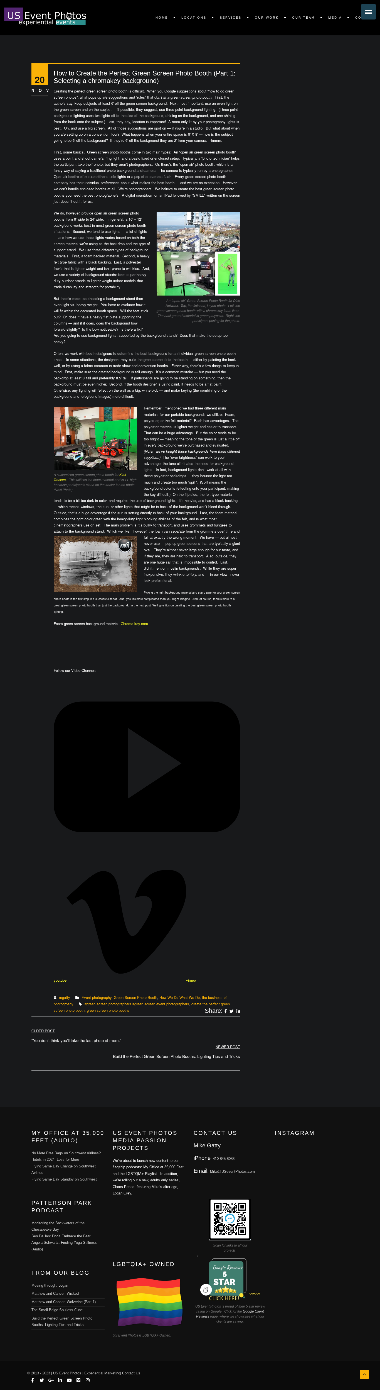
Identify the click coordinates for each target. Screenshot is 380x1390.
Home (162, 17)
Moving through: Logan (49, 1285)
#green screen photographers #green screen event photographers (137, 1003)
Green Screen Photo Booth (135, 997)
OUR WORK (267, 17)
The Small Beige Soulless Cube (57, 1310)
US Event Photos (67, 1373)
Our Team (303, 17)
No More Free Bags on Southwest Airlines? (66, 1153)
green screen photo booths (108, 1010)
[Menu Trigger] (368, 11)
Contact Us (131, 1373)
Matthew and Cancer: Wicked (55, 1293)
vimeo (191, 980)
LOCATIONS (193, 17)
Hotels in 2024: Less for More (55, 1159)
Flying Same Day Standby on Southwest (64, 1179)
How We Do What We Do (179, 997)
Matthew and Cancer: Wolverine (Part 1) (63, 1302)
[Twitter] (232, 1011)
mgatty (64, 997)
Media (335, 17)
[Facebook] (225, 1011)
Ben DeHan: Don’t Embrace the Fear (60, 1236)
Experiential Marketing (102, 1373)
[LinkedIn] (238, 1011)
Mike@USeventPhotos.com (232, 1171)
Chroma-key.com (134, 623)
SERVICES (230, 17)
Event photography (97, 997)
